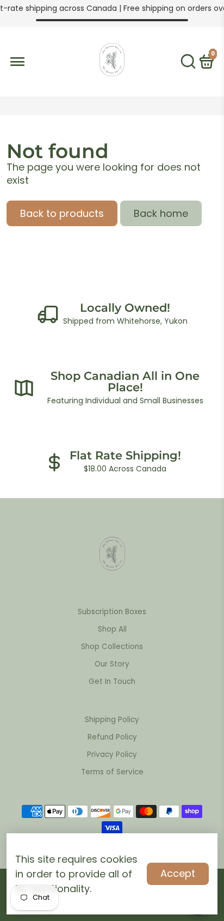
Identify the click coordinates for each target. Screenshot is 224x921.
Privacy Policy (112, 754)
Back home (161, 213)
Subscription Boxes (112, 612)
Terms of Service (112, 772)
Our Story (112, 664)
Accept (177, 873)
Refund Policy (112, 737)
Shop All (112, 629)
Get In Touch (112, 681)
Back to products (62, 213)
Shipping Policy (112, 719)
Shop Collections (112, 646)
